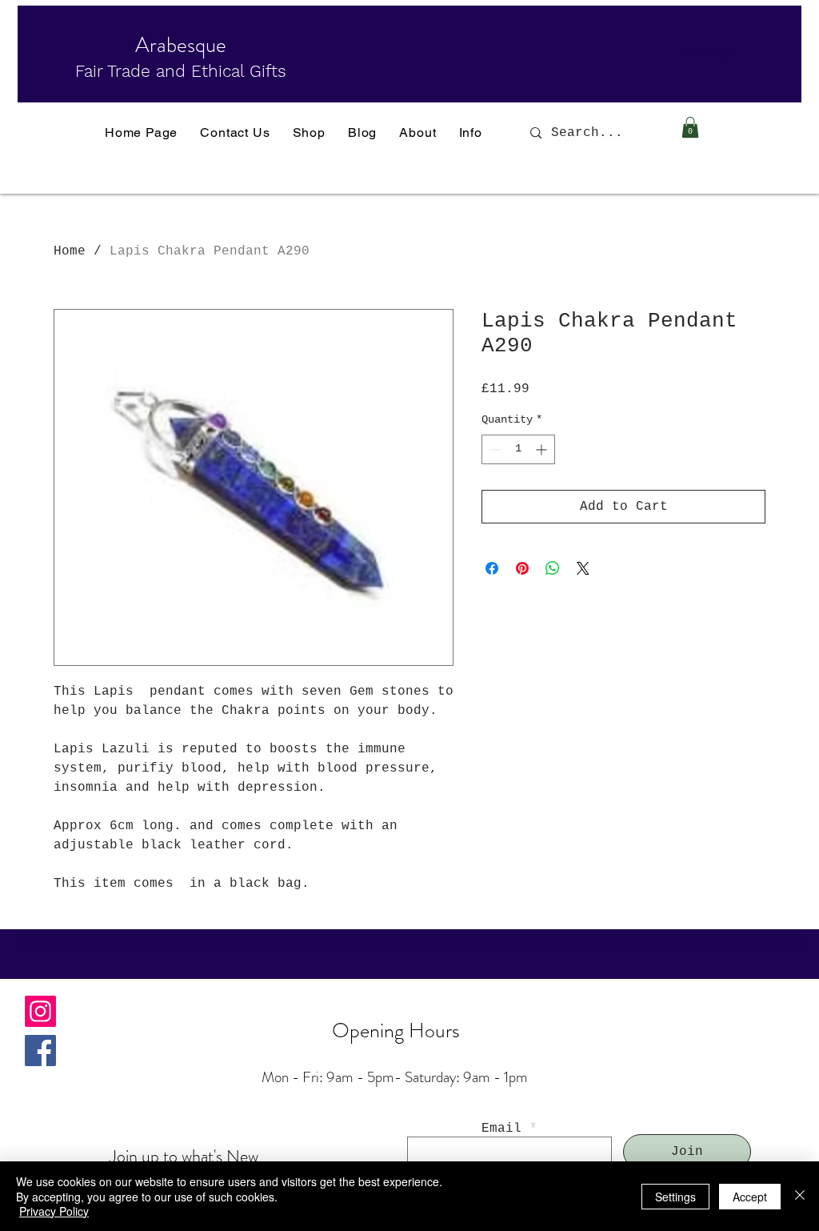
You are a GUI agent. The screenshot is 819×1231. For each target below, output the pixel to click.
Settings (675, 1197)
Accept (750, 1197)
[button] (690, 127)
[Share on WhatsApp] (552, 568)
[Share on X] (583, 568)
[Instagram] (40, 1011)
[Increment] (543, 449)
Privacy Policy (54, 1211)
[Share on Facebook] (491, 568)
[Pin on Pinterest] (522, 568)
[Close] (799, 1196)
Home (70, 251)
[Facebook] (40, 1050)
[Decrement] (494, 449)
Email (501, 1128)
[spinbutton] (518, 449)
